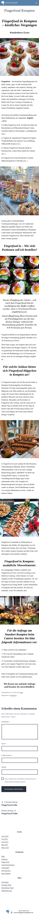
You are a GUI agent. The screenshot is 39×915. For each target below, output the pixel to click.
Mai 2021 (4, 845)
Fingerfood (13, 695)
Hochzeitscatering (7, 865)
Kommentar (5, 722)
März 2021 (5, 848)
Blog (3, 856)
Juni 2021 (4, 842)
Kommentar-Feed (7, 888)
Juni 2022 (5, 836)
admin (21, 692)
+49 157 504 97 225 (23, 911)
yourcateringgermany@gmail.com (23, 912)
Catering (4, 859)
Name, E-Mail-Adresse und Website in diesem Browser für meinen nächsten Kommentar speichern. (20, 780)
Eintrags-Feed (6, 885)
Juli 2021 (4, 839)
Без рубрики (5, 873)
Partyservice (5, 871)
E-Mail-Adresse (6, 755)
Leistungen (5, 868)
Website (3, 767)
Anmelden (5, 882)
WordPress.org (6, 891)
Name (3, 743)
